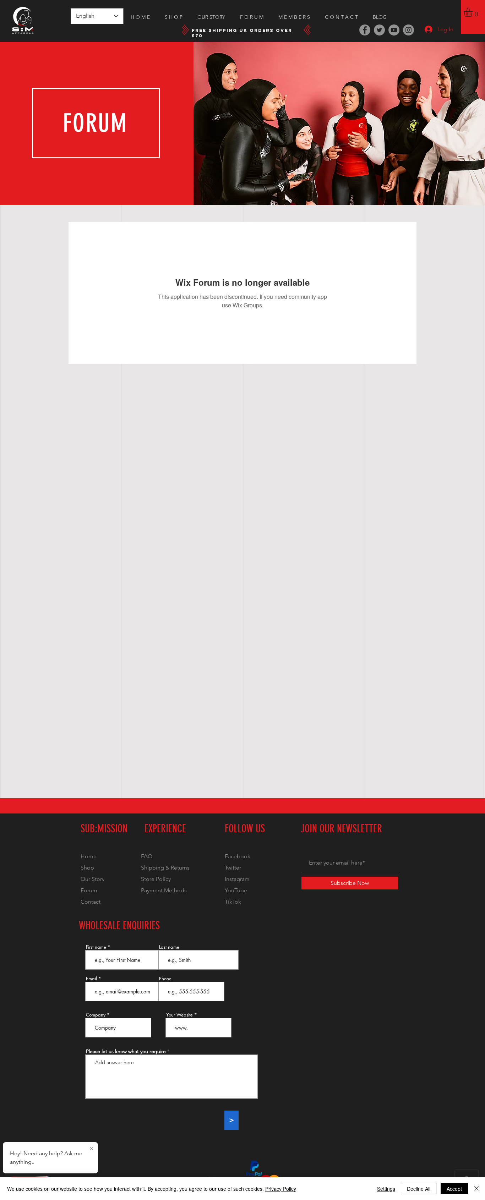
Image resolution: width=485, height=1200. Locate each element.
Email (91, 978)
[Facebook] (364, 29)
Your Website (179, 1015)
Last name (169, 947)
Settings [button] (386, 1188)
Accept (454, 1188)
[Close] (476, 1188)
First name (96, 947)
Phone (165, 978)
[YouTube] (393, 29)
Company (95, 1015)
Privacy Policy (280, 1188)
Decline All (418, 1188)
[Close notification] (91, 1149)
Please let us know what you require (126, 1051)
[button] (473, 12)
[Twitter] (379, 29)
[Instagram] (408, 29)
